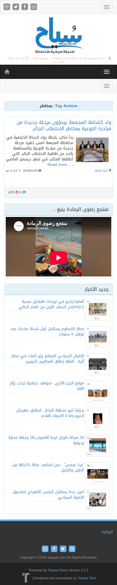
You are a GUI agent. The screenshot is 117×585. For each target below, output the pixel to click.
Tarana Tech (87, 578)
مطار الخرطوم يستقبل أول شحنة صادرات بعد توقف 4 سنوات (47, 331)
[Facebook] (25, 7)
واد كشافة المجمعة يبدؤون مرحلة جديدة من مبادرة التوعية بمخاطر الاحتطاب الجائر (64, 125)
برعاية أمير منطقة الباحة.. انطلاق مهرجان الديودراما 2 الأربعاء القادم (50, 413)
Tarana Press (58, 570)
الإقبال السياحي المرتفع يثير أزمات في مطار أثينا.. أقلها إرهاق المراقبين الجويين (47, 358)
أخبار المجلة (101, 170)
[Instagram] (7, 7)
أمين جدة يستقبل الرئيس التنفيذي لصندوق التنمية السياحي (48, 494)
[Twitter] (16, 7)
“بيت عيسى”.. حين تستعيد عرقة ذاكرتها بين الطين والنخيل (48, 467)
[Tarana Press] (26, 578)
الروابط (107, 532)
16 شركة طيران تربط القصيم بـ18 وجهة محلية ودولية (46, 440)
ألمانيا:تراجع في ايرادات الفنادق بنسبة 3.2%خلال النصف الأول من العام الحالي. (51, 304)
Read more (57, 164)
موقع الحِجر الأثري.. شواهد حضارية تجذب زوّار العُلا (47, 385)
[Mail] (34, 7)
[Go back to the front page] (58, 35)
